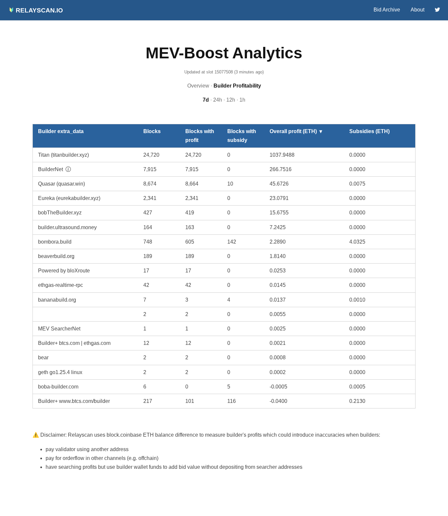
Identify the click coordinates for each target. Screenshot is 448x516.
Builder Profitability (237, 86)
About (417, 9)
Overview (198, 86)
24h (217, 100)
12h (230, 100)
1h (242, 100)
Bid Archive (387, 9)
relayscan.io (38, 10)
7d (206, 100)
